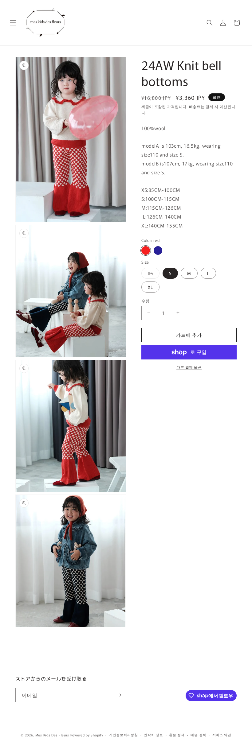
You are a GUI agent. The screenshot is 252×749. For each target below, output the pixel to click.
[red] (145, 250)
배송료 (195, 106)
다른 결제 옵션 (189, 367)
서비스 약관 (221, 734)
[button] (13, 22)
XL (150, 287)
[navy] (158, 250)
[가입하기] (119, 695)
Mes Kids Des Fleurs (52, 734)
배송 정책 (198, 734)
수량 (145, 301)
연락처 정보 (153, 734)
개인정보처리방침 (123, 734)
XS (152, 274)
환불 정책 (177, 734)
